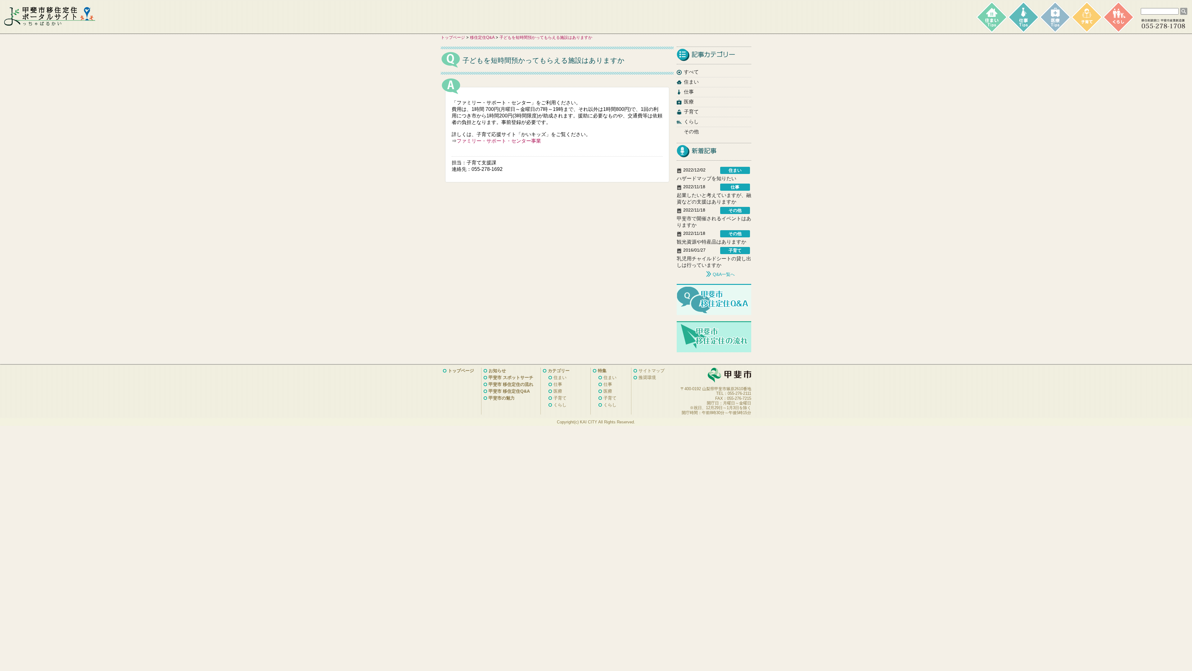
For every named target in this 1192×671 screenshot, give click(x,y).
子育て (691, 111)
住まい (691, 81)
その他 (691, 131)
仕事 (689, 91)
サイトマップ (652, 370)
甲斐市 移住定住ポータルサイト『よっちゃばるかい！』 (49, 16)
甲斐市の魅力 (502, 397)
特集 (602, 370)
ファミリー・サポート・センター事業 (499, 141)
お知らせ (497, 370)
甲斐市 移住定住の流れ (511, 384)
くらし (691, 121)
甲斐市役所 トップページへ (714, 375)
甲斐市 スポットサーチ (511, 377)
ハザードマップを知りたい (706, 178)
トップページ (453, 37)
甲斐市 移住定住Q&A (509, 391)
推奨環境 (647, 377)
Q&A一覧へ (724, 274)
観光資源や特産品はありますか (711, 241)
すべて (691, 72)
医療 (689, 101)
